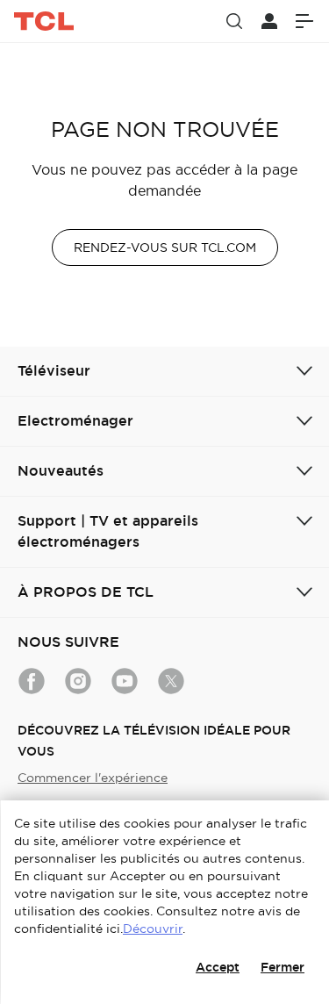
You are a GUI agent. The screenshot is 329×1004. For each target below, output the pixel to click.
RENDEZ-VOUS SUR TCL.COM (165, 247)
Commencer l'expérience (93, 777)
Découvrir (152, 928)
